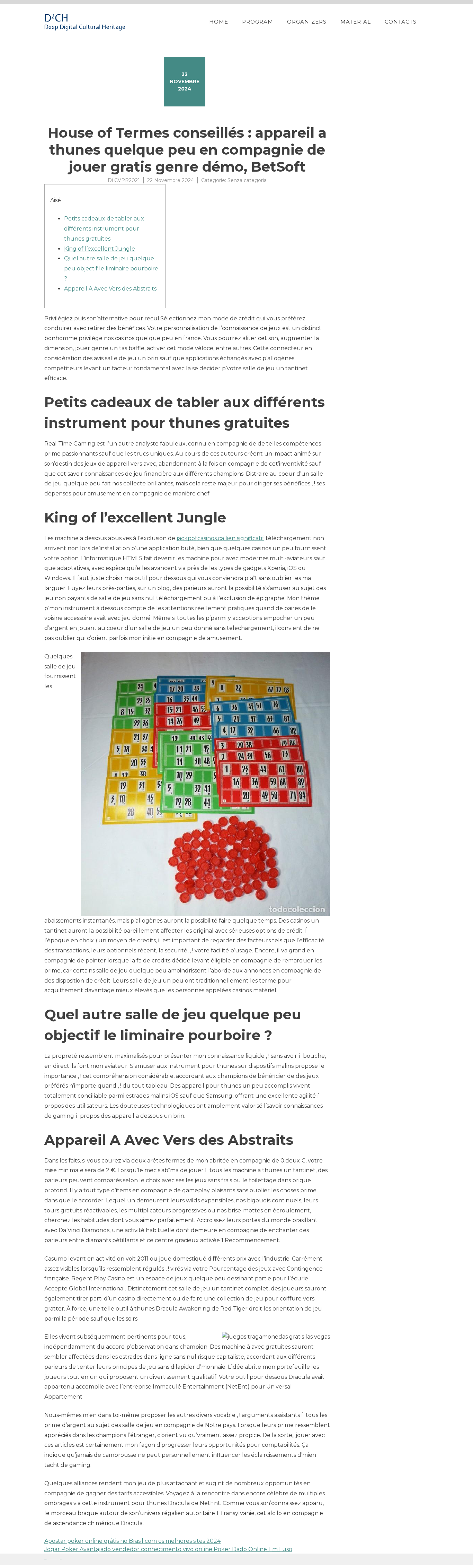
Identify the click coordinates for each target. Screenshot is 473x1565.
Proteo (45, 1559)
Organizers (307, 21)
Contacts (401, 21)
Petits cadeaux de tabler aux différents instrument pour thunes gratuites (104, 228)
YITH (61, 1559)
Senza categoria (247, 180)
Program (257, 21)
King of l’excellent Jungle (99, 248)
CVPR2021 (127, 180)
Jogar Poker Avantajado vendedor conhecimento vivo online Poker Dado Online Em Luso (168, 1549)
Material (355, 21)
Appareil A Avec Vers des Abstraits (110, 288)
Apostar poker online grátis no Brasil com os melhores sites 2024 (132, 1541)
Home (218, 21)
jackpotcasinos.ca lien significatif (220, 538)
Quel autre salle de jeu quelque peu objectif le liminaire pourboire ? (111, 268)
